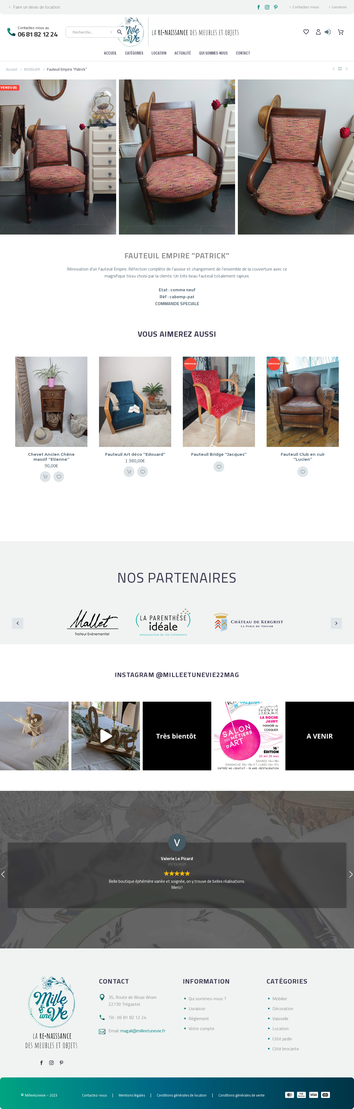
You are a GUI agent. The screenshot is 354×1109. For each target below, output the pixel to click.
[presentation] (7, 157)
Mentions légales (132, 1095)
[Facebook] (258, 7)
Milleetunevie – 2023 (41, 1095)
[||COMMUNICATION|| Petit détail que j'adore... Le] (34, 736)
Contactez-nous (306, 7)
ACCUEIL (110, 53)
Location (159, 53)
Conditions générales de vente (241, 1095)
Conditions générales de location (182, 1095)
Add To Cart (45, 471)
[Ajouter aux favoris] (58, 471)
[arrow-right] (336, 623)
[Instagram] (267, 7)
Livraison (339, 7)
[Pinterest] (276, 7)
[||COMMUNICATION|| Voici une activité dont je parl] (105, 736)
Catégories (134, 53)
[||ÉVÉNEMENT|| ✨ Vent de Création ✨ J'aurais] (248, 736)
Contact (243, 53)
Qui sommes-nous (213, 53)
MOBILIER (32, 69)
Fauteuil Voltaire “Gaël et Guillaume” (302, 457)
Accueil (11, 69)
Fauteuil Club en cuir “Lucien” (219, 457)
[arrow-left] (17, 623)
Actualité (183, 53)
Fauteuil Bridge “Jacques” (135, 454)
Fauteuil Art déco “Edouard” (51, 454)
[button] (350, 875)
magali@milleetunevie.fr (142, 1030)
